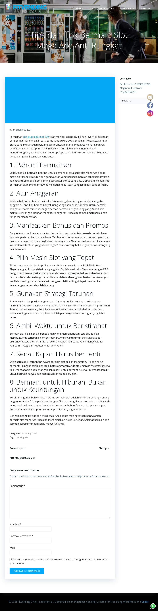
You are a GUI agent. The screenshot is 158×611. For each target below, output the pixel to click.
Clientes (145, 8)
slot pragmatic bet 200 (36, 136)
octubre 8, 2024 (23, 129)
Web (12, 547)
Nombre (15, 524)
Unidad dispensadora (101, 8)
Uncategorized (29, 433)
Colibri (145, 601)
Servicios (128, 8)
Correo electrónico (21, 536)
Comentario (17, 486)
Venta (79, 8)
